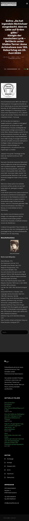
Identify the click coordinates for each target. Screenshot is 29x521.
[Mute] (22, 69)
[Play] (2, 69)
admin (13, 57)
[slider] (26, 70)
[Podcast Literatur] (8, 4)
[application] (14, 69)
